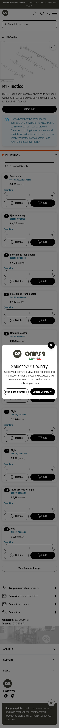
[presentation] (29, 364)
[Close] (51, 345)
